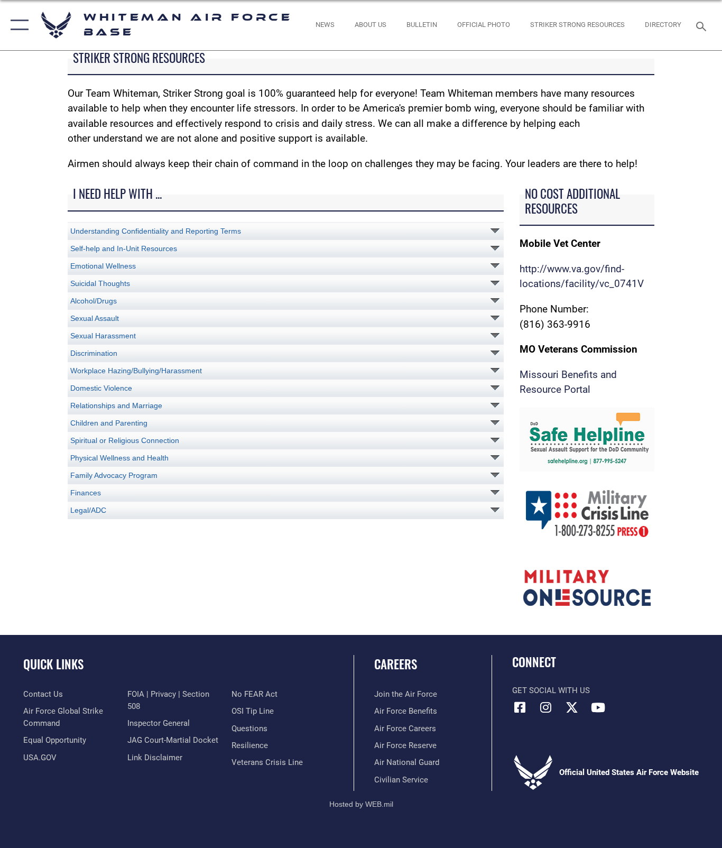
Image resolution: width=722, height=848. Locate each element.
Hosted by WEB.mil (361, 804)
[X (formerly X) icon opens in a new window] (572, 707)
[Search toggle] (703, 25)
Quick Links (53, 664)
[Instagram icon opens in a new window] (546, 707)
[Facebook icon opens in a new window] (520, 707)
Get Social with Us (551, 690)
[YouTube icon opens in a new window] (598, 707)
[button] (17, 25)
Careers (395, 664)
